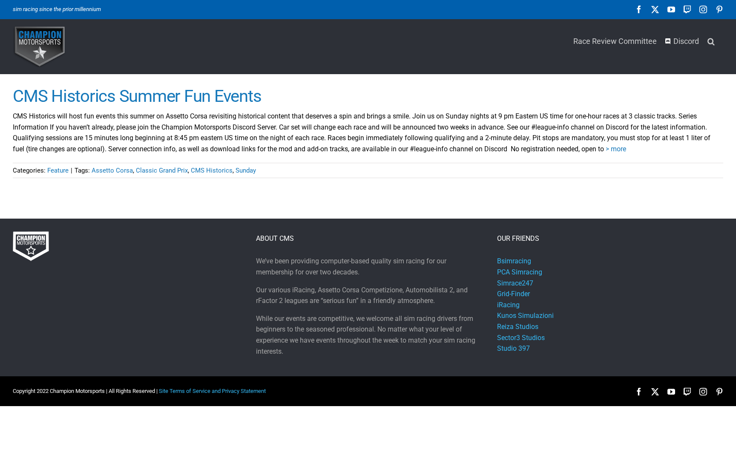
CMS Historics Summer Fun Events (137, 96)
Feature (58, 170)
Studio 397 (513, 348)
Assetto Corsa (112, 170)
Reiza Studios (517, 327)
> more (616, 149)
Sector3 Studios (521, 338)
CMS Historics (212, 170)
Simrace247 (515, 283)
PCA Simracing (519, 272)
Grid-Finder (513, 294)
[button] (711, 40)
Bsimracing (514, 261)
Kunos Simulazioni (525, 316)
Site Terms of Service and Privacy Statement (212, 391)
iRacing (508, 305)
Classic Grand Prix (162, 170)
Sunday (246, 170)
